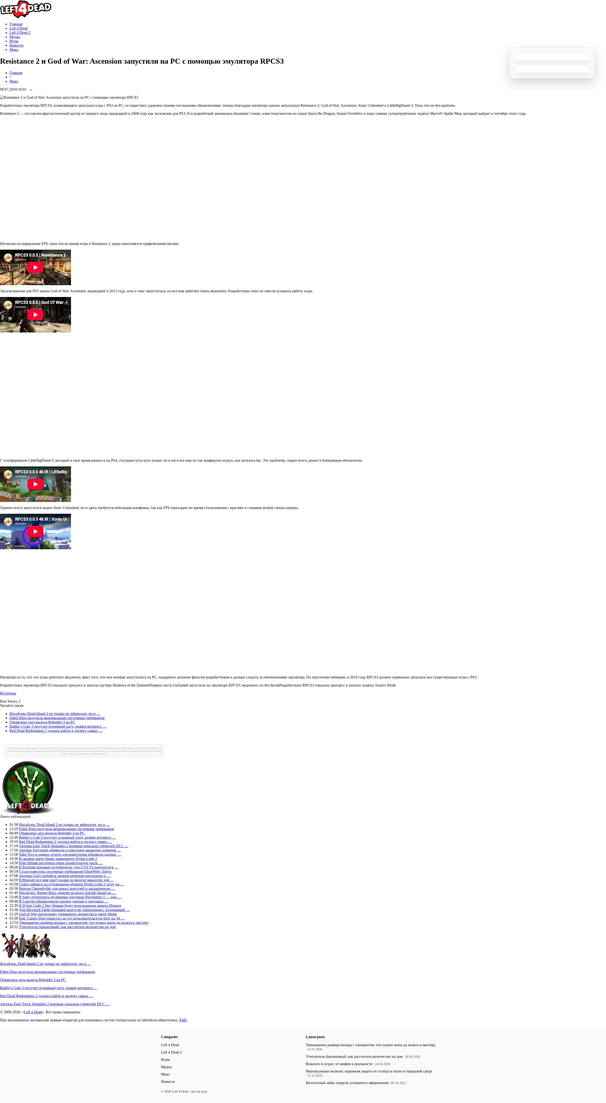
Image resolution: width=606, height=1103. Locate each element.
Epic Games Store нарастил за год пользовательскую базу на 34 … (72, 918)
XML (183, 1020)
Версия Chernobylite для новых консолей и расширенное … (67, 888)
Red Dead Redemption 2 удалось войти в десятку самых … (55, 731)
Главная (15, 73)
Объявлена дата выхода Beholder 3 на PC (42, 722)
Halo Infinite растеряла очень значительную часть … (60, 863)
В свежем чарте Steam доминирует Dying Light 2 (58, 859)
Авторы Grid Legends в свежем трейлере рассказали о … (64, 876)
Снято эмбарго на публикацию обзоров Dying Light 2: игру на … (71, 884)
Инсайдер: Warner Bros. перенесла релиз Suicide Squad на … (67, 893)
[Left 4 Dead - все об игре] (26, 17)
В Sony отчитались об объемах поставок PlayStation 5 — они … (70, 897)
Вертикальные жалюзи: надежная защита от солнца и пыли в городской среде (103, 750)
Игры (165, 1060)
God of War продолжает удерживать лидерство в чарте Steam (68, 914)
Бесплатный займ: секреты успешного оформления (347, 1083)
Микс (13, 81)
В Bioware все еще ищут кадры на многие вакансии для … (66, 880)
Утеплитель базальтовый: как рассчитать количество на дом (67, 927)
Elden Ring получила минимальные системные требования (56, 718)
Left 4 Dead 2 (171, 1052)
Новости (168, 1082)
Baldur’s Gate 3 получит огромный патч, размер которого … (57, 726)
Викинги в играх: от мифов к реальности (35, 750)
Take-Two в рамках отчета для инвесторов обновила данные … (70, 854)
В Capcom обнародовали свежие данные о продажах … (63, 901)
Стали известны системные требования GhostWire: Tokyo (65, 871)
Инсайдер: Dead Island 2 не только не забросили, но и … (54, 714)
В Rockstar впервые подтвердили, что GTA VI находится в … (68, 867)
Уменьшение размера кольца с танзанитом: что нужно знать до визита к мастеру (52, 748)
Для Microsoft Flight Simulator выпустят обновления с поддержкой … (74, 910)
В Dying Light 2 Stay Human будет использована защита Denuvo (70, 906)
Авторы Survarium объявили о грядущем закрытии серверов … (70, 850)
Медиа (166, 1067)
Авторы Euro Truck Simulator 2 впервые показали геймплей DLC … (73, 846)
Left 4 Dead (33, 1012)
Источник (8, 693)
